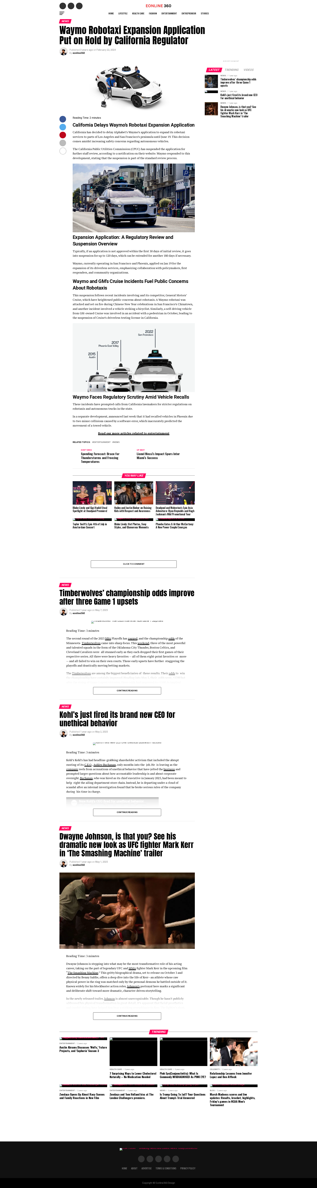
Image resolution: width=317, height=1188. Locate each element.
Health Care (138, 13)
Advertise (146, 1168)
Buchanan (86, 778)
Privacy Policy (187, 1168)
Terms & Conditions (166, 1168)
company (72, 769)
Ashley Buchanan (104, 765)
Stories (205, 13)
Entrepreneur (189, 13)
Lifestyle (122, 13)
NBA (108, 638)
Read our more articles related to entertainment (133, 433)
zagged (132, 638)
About (134, 1168)
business (169, 769)
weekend (143, 643)
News (117, 442)
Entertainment (169, 13)
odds (171, 638)
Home (111, 13)
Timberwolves (91, 643)
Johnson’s (133, 986)
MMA (132, 968)
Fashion (153, 13)
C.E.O (87, 765)
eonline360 (79, 53)
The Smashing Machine (83, 973)
